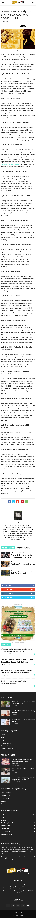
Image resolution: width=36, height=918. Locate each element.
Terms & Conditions (7, 749)
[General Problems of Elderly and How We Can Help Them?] (5, 704)
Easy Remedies (5, 795)
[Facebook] (8, 905)
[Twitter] (28, 905)
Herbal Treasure (6, 831)
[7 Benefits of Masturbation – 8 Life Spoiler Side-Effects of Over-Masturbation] (5, 761)
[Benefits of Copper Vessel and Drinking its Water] (5, 713)
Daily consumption (6, 834)
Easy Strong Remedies (7, 823)
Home (2, 7)
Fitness (3, 837)
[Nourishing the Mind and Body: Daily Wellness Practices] (5, 573)
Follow (31, 589)
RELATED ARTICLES (8, 548)
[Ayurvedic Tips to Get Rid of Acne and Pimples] (5, 722)
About (15, 912)
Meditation (4, 801)
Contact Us (4, 740)
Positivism (4, 804)
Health (3, 814)
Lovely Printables (6, 792)
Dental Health (5, 828)
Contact (20, 912)
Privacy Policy (5, 746)
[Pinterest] (23, 905)
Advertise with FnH (6, 743)
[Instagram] (18, 905)
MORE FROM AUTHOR (23, 548)
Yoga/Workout (5, 798)
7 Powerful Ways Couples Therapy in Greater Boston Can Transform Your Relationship (22, 555)
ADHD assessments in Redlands (11, 164)
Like (33, 585)
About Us (3, 737)
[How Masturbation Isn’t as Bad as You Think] (5, 771)
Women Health (5, 826)
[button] (33, 2)
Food (2, 817)
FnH (18, 523)
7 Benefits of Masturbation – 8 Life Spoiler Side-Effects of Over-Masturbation (22, 761)
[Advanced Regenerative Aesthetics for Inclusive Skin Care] (5, 564)
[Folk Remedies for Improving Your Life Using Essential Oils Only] (5, 780)
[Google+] (13, 905)
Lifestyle (3, 820)
